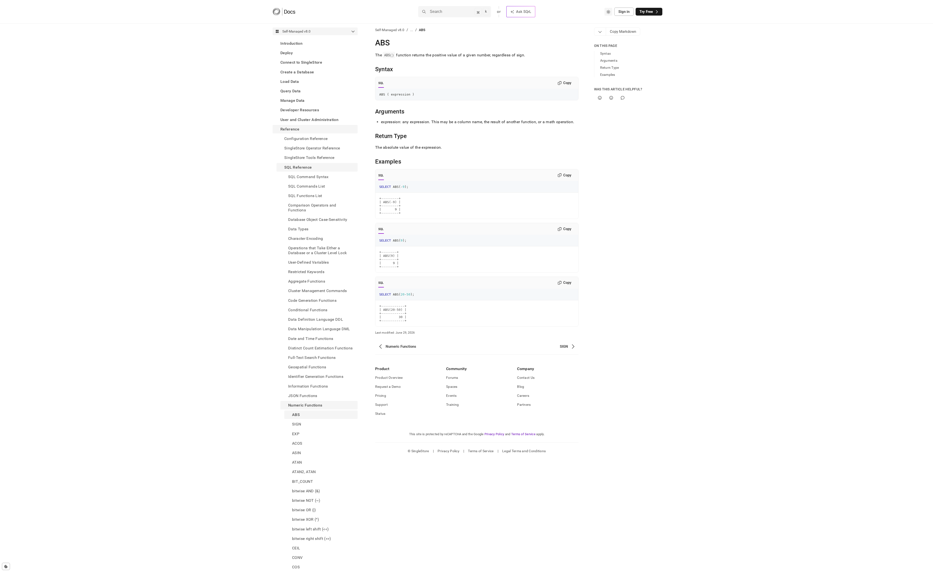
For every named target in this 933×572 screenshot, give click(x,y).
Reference (289, 129)
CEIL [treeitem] (296, 548)
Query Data (290, 91)
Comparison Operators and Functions (312, 207)
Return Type (609, 67)
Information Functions (308, 386)
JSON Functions (302, 395)
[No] (611, 98)
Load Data (289, 81)
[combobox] (608, 12)
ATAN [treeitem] (297, 462)
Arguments (609, 60)
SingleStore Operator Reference (312, 148)
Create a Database (297, 72)
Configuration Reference (306, 138)
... (411, 30)
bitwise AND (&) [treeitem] (306, 491)
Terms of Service (523, 434)
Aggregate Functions (306, 281)
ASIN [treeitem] (296, 453)
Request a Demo (388, 387)
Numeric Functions (305, 405)
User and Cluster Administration (309, 119)
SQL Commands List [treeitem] (306, 186)
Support (381, 405)
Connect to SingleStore (301, 62)
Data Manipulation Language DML (319, 329)
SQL (381, 83)
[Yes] (599, 98)
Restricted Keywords (306, 271)
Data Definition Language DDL (315, 319)
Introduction (291, 43)
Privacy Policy (494, 434)
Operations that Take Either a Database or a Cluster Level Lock (317, 250)
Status (380, 414)
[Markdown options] (600, 31)
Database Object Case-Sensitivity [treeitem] (317, 219)
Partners (524, 405)
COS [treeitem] (296, 567)
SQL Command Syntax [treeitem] (308, 176)
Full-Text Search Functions (312, 357)
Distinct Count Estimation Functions (320, 348)
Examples (607, 75)
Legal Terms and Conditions (524, 451)
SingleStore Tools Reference (309, 157)
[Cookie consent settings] (6, 566)
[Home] (284, 12)
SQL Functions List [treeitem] (305, 195)
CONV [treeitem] (297, 557)
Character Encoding (305, 238)
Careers (523, 396)
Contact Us (526, 378)
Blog (520, 387)
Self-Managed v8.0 (390, 30)
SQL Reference (298, 167)
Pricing (380, 396)
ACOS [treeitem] (297, 443)
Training (452, 405)
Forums (452, 378)
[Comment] (622, 98)
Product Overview (389, 378)
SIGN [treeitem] (296, 424)
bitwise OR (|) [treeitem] (304, 510)
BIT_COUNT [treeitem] (302, 481)
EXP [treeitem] (295, 434)
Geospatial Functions (307, 367)
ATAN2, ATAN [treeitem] (304, 471)
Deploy (286, 53)
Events (451, 396)
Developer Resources (299, 110)
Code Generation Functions (312, 300)
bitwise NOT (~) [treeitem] (306, 500)
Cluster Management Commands (317, 290)
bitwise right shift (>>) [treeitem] (311, 538)
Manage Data (292, 100)
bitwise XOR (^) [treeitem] (305, 519)
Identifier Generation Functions (315, 376)
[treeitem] (315, 43)
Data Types (298, 229)
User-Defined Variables (308, 262)
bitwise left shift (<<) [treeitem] (310, 529)
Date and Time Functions (310, 338)
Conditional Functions (308, 310)
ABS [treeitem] (296, 414)
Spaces (452, 387)
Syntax (605, 53)
